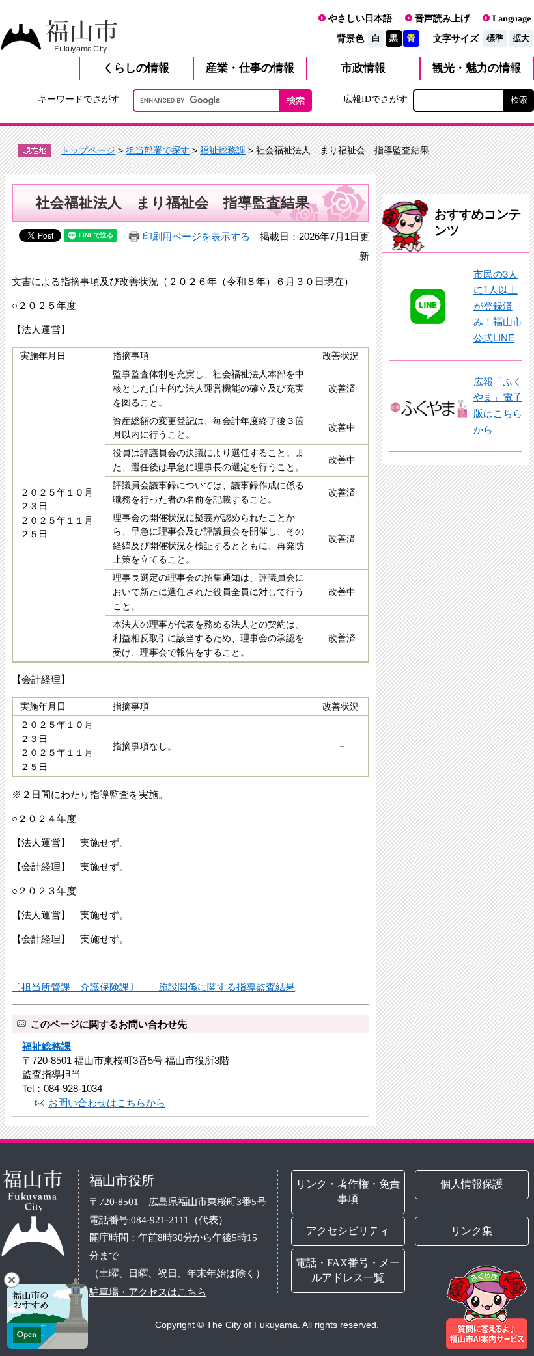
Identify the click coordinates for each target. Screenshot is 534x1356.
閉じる (12, 1280)
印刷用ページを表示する (196, 236)
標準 (494, 38)
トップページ (88, 150)
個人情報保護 (472, 1184)
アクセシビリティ (348, 1231)
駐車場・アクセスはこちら (147, 1291)
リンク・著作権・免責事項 (348, 1191)
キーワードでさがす (79, 99)
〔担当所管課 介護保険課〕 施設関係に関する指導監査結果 (153, 986)
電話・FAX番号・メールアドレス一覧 (348, 1270)
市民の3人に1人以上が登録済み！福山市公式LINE (497, 306)
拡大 (521, 38)
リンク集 (472, 1231)
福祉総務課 (223, 150)
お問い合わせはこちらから (106, 1102)
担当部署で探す (158, 150)
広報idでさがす (375, 99)
